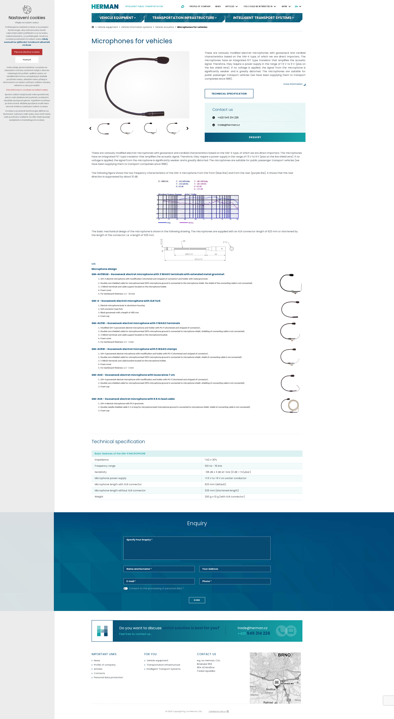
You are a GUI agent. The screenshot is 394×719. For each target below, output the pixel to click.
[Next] (187, 128)
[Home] (94, 26)
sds (94, 263)
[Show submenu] (236, 6)
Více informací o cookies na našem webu (27, 89)
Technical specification (229, 93)
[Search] (182, 6)
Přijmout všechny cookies (27, 51)
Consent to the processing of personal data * (156, 588)
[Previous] (90, 128)
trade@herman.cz (252, 628)
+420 (254, 633)
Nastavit (27, 59)
